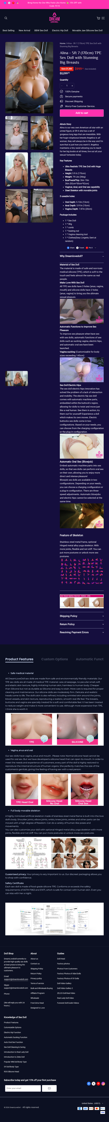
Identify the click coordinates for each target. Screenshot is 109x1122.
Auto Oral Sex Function (13, 1042)
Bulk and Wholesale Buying (42, 988)
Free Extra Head (37, 1003)
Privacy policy (36, 978)
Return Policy (36, 974)
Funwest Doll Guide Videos (68, 1003)
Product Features (11, 1022)
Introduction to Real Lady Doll (16, 1052)
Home (62, 43)
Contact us (35, 964)
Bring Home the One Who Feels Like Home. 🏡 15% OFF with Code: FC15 (55, 4)
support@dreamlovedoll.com (16, 979)
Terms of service (37, 983)
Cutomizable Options (12, 1027)
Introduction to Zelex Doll (14, 1057)
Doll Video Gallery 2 (65, 988)
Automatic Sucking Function (15, 1037)
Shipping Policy (37, 969)
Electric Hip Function (12, 1032)
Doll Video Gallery (64, 983)
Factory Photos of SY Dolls (68, 978)
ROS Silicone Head (11, 1072)
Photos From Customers (67, 969)
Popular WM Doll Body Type (15, 1062)
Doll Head (61, 959)
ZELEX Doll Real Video (66, 993)
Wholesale (35, 998)
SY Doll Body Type (11, 1067)
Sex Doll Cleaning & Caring (14, 1047)
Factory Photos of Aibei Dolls (69, 974)
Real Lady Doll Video (65, 998)
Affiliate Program (38, 993)
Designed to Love (38, 1008)
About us (34, 959)
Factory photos (63, 964)
